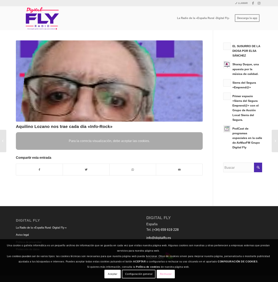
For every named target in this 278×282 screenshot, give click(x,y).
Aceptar (112, 274)
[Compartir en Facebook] (39, 169)
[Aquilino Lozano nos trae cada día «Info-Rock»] (109, 81)
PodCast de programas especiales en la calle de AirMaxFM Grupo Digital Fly (247, 138)
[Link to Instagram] (259, 3)
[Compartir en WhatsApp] (132, 169)
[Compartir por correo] (179, 169)
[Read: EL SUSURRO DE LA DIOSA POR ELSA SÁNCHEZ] (227, 46)
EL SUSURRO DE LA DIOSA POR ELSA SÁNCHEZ (246, 51)
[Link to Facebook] (253, 3)
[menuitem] (203, 18)
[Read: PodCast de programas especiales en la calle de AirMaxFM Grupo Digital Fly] (227, 128)
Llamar (243, 3)
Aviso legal (22, 234)
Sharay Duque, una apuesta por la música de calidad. (245, 69)
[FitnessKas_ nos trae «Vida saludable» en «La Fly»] (275, 141)
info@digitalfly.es (158, 238)
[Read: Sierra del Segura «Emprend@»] (227, 83)
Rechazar (166, 274)
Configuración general (139, 274)
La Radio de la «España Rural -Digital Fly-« (41, 227)
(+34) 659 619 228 (165, 229)
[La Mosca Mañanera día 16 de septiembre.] (3, 141)
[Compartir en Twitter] (86, 169)
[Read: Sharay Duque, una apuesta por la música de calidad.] (227, 64)
